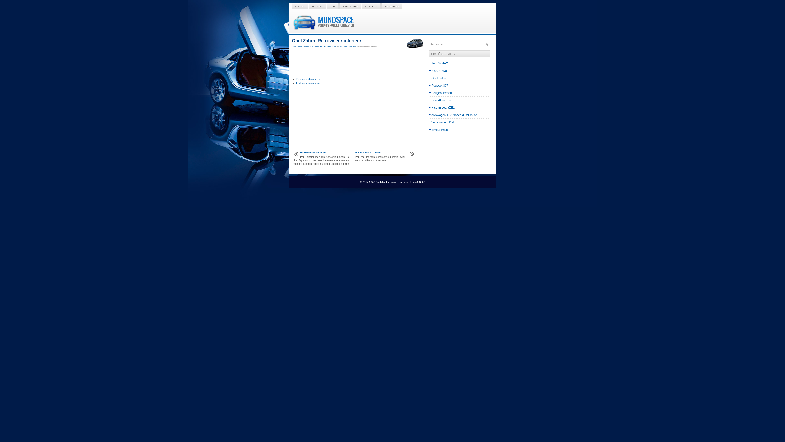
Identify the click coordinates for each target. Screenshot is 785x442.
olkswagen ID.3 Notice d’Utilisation (454, 115)
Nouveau (317, 6)
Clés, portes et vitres (348, 47)
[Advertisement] (359, 63)
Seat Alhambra (441, 100)
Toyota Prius (439, 129)
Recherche (392, 6)
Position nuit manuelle (308, 79)
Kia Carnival (439, 70)
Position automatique (308, 83)
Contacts (371, 6)
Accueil (300, 6)
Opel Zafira (297, 47)
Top (333, 6)
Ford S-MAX (439, 63)
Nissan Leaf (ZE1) (443, 107)
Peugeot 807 (439, 85)
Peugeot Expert (441, 93)
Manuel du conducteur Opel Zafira (320, 47)
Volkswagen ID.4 (442, 122)
